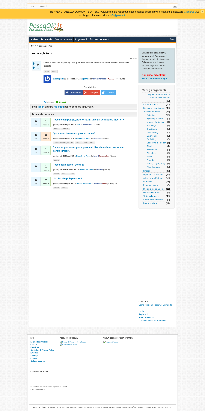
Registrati (43, 6)
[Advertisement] (157, 255)
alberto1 (99, 170)
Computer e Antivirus (153, 199)
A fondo (150, 160)
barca (72, 174)
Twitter (126, 6)
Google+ (94, 92)
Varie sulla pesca (151, 196)
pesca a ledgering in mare (63, 142)
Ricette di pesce (150, 185)
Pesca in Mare (150, 203)
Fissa (149, 156)
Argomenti (81, 39)
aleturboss (97, 183)
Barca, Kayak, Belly (156, 163)
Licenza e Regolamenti (154, 108)
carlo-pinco (97, 138)
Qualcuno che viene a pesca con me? (74, 133)
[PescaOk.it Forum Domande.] (46, 30)
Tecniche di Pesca (151, 111)
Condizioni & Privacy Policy (42, 350)
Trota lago (151, 125)
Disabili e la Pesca (151, 192)
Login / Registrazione (39, 342)
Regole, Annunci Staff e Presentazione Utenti (159, 96)
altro (78, 125)
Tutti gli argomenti (154, 90)
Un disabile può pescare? (67, 178)
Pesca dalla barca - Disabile (68, 164)
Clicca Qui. (190, 12)
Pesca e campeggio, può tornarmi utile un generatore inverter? (88, 119)
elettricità (65, 129)
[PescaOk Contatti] (139, 6)
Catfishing (151, 139)
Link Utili (34, 353)
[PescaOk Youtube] (130, 6)
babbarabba (87, 125)
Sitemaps (34, 356)
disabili (56, 174)
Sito (172, 39)
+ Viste (34, 39)
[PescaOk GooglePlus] (134, 6)
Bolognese (152, 149)
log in (41, 106)
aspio (47, 71)
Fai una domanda (100, 39)
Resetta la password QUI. (154, 78)
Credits (33, 358)
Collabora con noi (37, 361)
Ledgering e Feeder (156, 143)
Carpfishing (152, 136)
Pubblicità (34, 347)
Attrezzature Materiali (153, 178)
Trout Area (152, 129)
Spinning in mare (155, 118)
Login (32, 6)
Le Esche (147, 181)
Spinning (151, 115)
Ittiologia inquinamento (154, 189)
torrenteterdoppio (99, 79)
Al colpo (150, 146)
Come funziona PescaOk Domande (155, 305)
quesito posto (58, 79)
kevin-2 (96, 156)
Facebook (121, 6)
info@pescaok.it (118, 15)
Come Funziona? (151, 104)
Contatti (33, 345)
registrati (59, 106)
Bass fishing (152, 132)
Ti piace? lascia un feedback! (152, 320)
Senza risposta (63, 39)
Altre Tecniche (153, 167)
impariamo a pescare (153, 174)
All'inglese (151, 153)
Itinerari (146, 171)
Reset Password (146, 317)
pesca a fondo (89, 142)
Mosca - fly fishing (155, 122)
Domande (46, 39)
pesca (54, 71)
